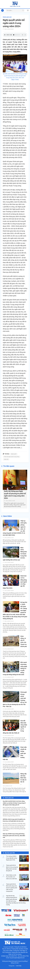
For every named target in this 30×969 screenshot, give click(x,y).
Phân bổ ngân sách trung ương (11, 456)
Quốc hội (6, 459)
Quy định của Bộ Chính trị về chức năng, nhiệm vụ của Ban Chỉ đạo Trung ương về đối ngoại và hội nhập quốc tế (14, 803)
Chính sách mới (7, 17)
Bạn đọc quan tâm (10, 853)
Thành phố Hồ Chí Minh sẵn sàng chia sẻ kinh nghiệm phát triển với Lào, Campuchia (11, 887)
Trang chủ (11, 965)
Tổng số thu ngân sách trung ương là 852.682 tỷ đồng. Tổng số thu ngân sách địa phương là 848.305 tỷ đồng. (15, 504)
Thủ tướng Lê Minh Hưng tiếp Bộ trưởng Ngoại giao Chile (11, 858)
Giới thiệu (18, 965)
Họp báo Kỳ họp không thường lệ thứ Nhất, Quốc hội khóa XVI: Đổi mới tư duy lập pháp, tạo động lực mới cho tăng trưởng (16, 900)
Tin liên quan (8, 466)
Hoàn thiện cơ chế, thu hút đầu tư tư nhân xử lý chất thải (11, 876)
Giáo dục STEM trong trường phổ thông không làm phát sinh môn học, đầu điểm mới (14, 835)
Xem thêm (7, 516)
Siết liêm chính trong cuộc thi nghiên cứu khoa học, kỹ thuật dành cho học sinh (14, 820)
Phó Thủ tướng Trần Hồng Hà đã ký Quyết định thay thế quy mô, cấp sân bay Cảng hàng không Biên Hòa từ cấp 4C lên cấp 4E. (14, 789)
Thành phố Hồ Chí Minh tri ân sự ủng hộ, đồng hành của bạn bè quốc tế (12, 867)
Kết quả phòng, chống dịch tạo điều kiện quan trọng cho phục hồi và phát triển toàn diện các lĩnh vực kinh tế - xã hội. (14, 541)
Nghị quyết (13, 454)
